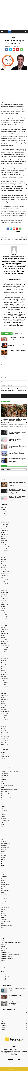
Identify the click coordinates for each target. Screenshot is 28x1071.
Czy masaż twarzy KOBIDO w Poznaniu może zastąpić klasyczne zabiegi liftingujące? (17, 432)
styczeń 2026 (4, 516)
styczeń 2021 (4, 639)
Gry (1, 829)
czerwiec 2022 (4, 604)
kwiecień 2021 (4, 633)
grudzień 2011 (4, 707)
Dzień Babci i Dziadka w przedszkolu (17, 350)
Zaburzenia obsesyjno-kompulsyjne (10, 954)
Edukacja (3, 816)
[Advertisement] (14, 15)
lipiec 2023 (3, 577)
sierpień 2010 (4, 740)
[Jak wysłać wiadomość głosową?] (4, 990)
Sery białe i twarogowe (6, 925)
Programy (3, 897)
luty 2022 (3, 613)
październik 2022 (5, 596)
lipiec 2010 (3, 742)
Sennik (2, 923)
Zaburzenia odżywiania (6, 956)
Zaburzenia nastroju (6, 952)
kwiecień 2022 (4, 608)
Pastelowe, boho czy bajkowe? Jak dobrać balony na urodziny (13, 420)
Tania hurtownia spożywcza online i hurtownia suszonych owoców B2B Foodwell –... (17, 446)
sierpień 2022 (4, 600)
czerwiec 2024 (4, 555)
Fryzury (2, 826)
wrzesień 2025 (4, 524)
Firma (2, 822)
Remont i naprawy (5, 907)
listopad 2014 (4, 676)
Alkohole (3, 752)
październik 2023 (5, 571)
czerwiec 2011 (4, 720)
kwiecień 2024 (4, 559)
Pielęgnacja (3, 880)
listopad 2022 (4, 594)
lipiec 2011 (3, 718)
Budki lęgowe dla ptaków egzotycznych (11, 771)
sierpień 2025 (4, 526)
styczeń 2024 (4, 565)
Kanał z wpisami (6, 977)
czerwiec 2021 (4, 629)
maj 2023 (3, 582)
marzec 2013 (4, 689)
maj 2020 (3, 656)
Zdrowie (3, 962)
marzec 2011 (4, 726)
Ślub (2, 927)
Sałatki (2, 917)
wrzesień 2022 (4, 598)
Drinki (2, 812)
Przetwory (3, 901)
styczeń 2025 (4, 540)
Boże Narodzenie (5, 765)
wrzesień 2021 (4, 623)
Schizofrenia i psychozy (7, 921)
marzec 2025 (4, 536)
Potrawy (3, 886)
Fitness (2, 824)
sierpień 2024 (4, 551)
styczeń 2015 (4, 672)
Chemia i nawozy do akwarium (8, 796)
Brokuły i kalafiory (5, 767)
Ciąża (2, 804)
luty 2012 (3, 703)
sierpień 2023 (4, 575)
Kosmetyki (3, 849)
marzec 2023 (4, 586)
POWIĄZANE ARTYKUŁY (6, 333)
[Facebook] (14, 1064)
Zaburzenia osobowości (7, 958)
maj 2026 (3, 509)
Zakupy (2, 960)
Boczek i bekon (4, 761)
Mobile (2, 866)
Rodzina (3, 909)
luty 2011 (3, 728)
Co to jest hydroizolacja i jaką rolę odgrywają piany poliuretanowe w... (17, 452)
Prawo (2, 892)
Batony (2, 754)
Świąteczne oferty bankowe (7, 239)
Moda (2, 868)
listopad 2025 (4, 520)
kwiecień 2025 (4, 534)
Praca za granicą (5, 890)
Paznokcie (3, 878)
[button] (26, 31)
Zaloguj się (3, 975)
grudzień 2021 (4, 617)
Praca (2, 888)
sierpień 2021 (4, 625)
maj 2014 (3, 681)
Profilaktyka (4, 894)
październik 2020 (5, 645)
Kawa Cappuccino (5, 843)
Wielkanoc (3, 944)
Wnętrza (3, 946)
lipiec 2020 (3, 652)
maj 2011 (3, 722)
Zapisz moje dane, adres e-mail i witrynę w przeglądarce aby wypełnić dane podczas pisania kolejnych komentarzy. (13, 390)
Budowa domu (4, 773)
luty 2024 (3, 563)
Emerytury (3, 818)
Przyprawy (3, 903)
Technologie (4, 934)
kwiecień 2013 (4, 687)
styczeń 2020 (4, 664)
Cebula (2, 787)
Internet (3, 839)
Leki (2, 853)
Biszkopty (3, 758)
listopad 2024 (4, 544)
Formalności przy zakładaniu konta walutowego (21, 240)
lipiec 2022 (3, 602)
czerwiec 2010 (4, 744)
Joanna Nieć (8, 46)
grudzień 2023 (4, 567)
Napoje (2, 872)
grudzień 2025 (4, 518)
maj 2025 (3, 532)
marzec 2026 (4, 512)
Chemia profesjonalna (6, 798)
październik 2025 (5, 522)
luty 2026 (3, 514)
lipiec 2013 (3, 685)
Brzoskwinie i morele (6, 769)
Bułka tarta (3, 779)
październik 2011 (5, 711)
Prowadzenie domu (5, 899)
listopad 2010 (4, 734)
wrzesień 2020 (4, 648)
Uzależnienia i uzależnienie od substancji (11, 942)
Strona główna (3, 34)
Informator (3, 837)
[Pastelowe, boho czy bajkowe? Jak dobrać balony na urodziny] (14, 410)
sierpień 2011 (4, 716)
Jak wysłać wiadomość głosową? (17, 988)
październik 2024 (5, 547)
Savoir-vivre (4, 919)
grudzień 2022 (4, 592)
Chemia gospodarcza (6, 794)
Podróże (3, 882)
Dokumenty (4, 810)
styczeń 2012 (4, 705)
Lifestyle (3, 857)
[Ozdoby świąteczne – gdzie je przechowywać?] (4, 339)
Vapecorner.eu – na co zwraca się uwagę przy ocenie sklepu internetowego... (17, 439)
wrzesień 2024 (4, 549)
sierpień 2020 (4, 650)
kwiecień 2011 (4, 724)
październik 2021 (5, 621)
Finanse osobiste (5, 820)
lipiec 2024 (3, 553)
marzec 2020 (4, 660)
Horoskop (3, 833)
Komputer (3, 845)
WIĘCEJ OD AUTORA (17, 333)
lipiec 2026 (3, 507)
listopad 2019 (4, 668)
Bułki (2, 781)
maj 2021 (3, 631)
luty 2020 (3, 662)
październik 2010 (5, 736)
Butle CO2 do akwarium (7, 785)
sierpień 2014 (4, 678)
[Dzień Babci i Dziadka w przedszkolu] (4, 352)
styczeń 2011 (4, 730)
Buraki (2, 783)
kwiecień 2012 (4, 699)
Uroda (2, 940)
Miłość (2, 864)
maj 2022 (3, 606)
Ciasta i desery (4, 802)
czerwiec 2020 (4, 654)
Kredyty (3, 851)
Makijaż (3, 859)
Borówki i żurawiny (5, 763)
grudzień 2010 (4, 732)
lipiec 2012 (3, 693)
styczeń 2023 (4, 590)
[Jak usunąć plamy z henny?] (4, 997)
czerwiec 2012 (4, 695)
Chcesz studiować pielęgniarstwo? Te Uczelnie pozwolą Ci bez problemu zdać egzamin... (18, 460)
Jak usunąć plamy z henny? (15, 995)
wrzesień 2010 (4, 738)
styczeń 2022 (4, 615)
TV (1, 936)
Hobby (2, 831)
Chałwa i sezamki (5, 791)
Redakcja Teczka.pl (5, 422)
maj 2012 (3, 697)
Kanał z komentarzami (7, 979)
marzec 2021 (4, 635)
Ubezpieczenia (4, 938)
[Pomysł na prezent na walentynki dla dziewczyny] (4, 345)
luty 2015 (3, 670)
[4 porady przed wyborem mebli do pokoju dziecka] (4, 1003)
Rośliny (2, 911)
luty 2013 (3, 691)
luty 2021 (3, 637)
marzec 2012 (4, 701)
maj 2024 (3, 557)
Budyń (2, 777)
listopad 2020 (4, 643)
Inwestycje (3, 841)
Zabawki (3, 950)
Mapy (2, 862)
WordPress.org (4, 981)
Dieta (2, 808)
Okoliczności (4, 876)
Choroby (3, 800)
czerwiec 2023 (4, 580)
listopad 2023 (4, 569)
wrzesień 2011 (4, 713)
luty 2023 (3, 588)
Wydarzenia (4, 948)
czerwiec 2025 (4, 530)
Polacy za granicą (5, 884)
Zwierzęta (3, 967)
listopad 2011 (4, 709)
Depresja (3, 806)
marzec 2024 (4, 561)
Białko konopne (5, 756)
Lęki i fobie (3, 855)
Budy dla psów (4, 775)
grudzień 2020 (4, 641)
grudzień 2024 (4, 542)
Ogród (2, 874)
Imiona (2, 835)
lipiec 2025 (3, 528)
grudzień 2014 (4, 674)
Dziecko (3, 814)
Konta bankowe (5, 847)
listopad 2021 (4, 619)
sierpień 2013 (4, 683)
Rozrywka (3, 915)
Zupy (2, 965)
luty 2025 (3, 538)
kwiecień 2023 (4, 584)
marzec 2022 (4, 610)
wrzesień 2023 (4, 573)
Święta (14, 37)
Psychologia (4, 905)
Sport (2, 930)
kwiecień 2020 (4, 658)
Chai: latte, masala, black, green (9, 789)
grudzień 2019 (4, 666)
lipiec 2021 (3, 627)
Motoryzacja (4, 870)
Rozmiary (3, 913)
